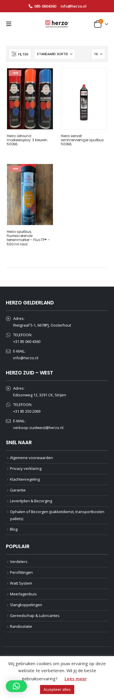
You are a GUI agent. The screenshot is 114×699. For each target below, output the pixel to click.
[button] (10, 24)
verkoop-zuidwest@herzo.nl (38, 427)
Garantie (18, 490)
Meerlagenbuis (23, 594)
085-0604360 (45, 6)
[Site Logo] (57, 24)
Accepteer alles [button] (57, 689)
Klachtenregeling (25, 479)
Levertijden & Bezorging (31, 500)
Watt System (21, 583)
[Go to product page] (84, 99)
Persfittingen (21, 572)
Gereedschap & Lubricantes (35, 615)
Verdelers (18, 561)
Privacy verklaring (26, 468)
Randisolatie (21, 626)
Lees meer (76, 678)
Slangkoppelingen (26, 604)
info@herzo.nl (74, 6)
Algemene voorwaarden (31, 457)
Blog (14, 529)
